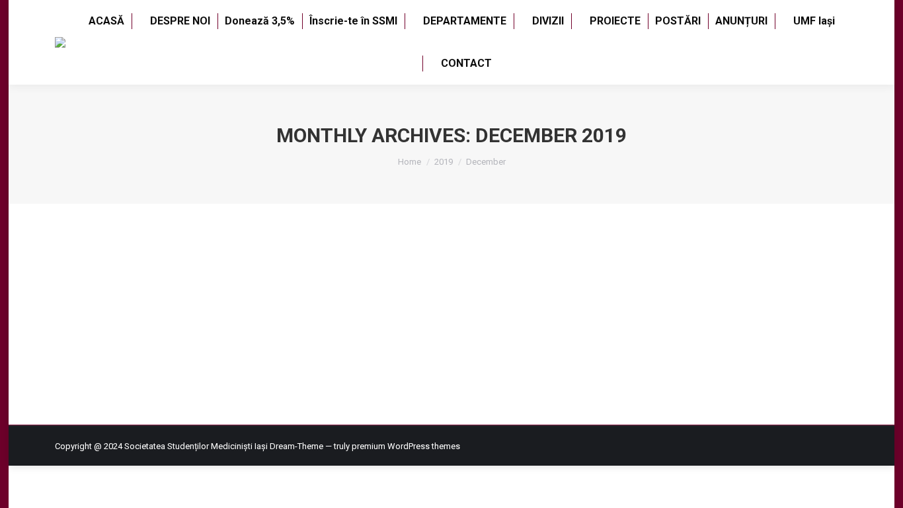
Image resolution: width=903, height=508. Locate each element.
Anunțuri (87, 297)
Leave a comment (275, 297)
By (130, 297)
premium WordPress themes (406, 446)
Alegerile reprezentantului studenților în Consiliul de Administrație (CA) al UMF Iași (320, 273)
